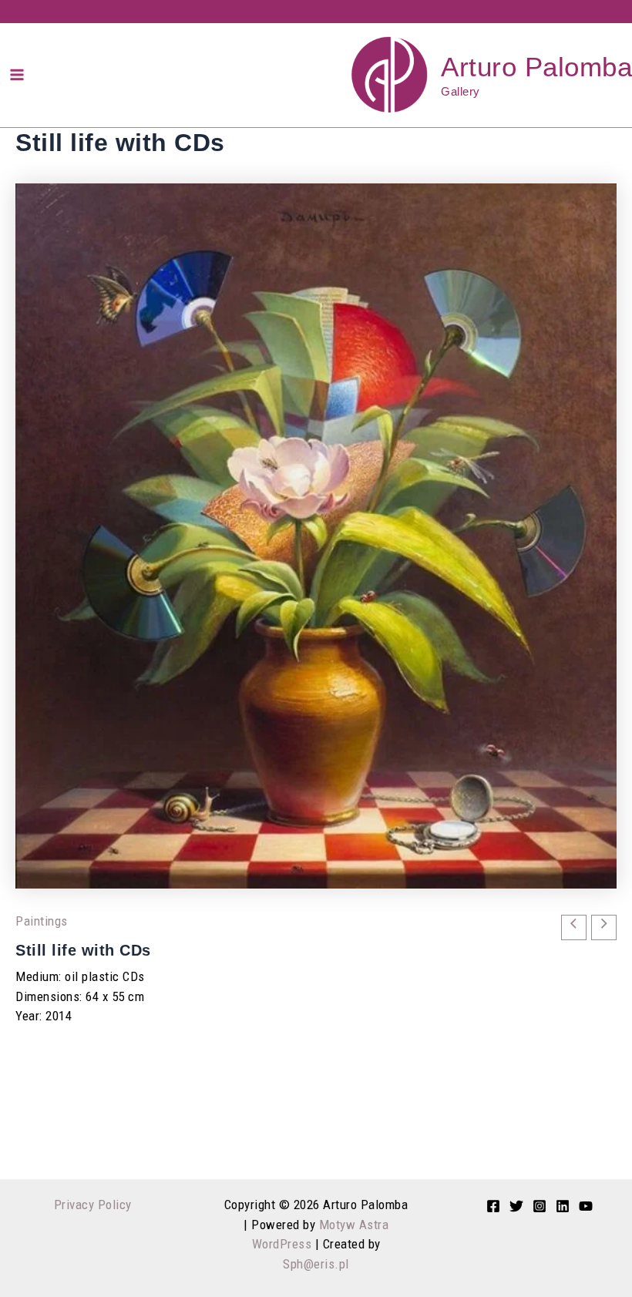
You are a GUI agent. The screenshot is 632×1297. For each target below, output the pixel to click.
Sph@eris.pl (316, 1264)
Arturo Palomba (536, 67)
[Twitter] (516, 1206)
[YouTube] (586, 1206)
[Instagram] (539, 1206)
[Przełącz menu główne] (17, 75)
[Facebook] (493, 1206)
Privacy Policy (93, 1204)
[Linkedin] (563, 1206)
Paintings (41, 921)
